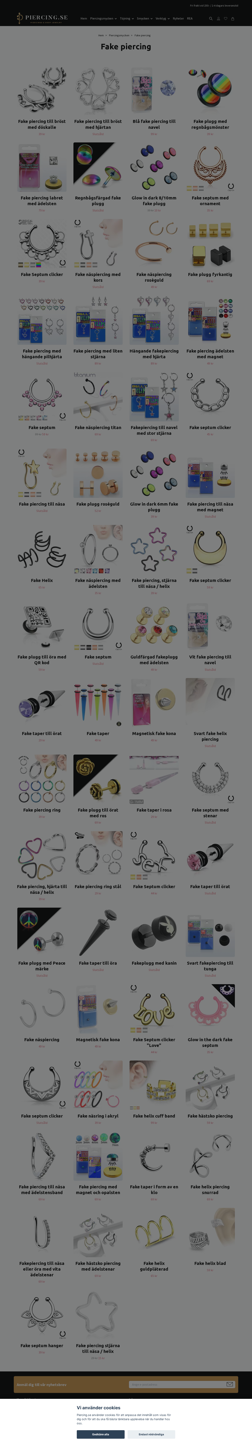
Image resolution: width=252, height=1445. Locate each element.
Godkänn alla (100, 1434)
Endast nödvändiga (151, 1434)
